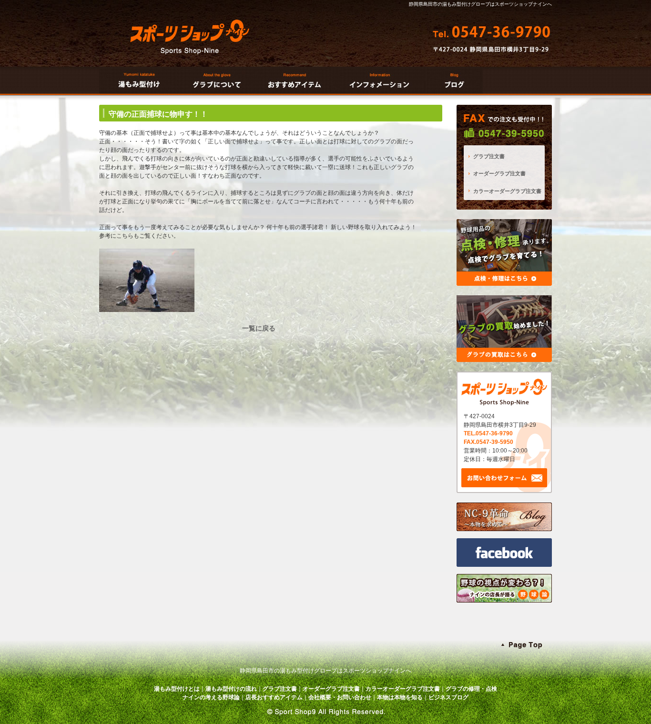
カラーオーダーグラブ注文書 (507, 191)
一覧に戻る (258, 328)
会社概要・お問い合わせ (339, 697)
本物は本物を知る (400, 697)
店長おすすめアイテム (274, 697)
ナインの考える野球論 (211, 697)
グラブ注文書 (489, 156)
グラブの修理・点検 (471, 688)
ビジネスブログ (448, 697)
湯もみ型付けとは (177, 688)
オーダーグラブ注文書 (499, 173)
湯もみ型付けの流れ (231, 688)
